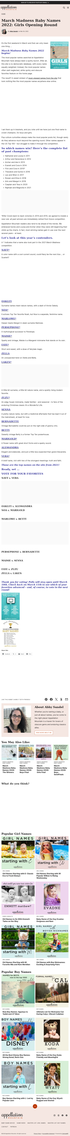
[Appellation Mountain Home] (9, 7)
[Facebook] (63, 1115)
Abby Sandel (14, 31)
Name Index (21, 1123)
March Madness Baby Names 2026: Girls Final (43, 769)
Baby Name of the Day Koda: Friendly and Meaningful (49, 1056)
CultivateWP (65, 1133)
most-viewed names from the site (42, 78)
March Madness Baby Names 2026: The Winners (9, 769)
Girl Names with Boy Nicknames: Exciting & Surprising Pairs (50, 963)
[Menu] (68, 8)
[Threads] (59, 1115)
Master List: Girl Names (37, 1123)
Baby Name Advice (8, 1123)
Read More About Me (43, 732)
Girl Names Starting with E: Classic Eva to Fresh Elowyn (18, 875)
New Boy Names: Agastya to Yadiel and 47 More (15, 1013)
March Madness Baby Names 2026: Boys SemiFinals (60, 770)
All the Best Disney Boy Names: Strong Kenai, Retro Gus (16, 1056)
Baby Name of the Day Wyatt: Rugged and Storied (49, 1099)
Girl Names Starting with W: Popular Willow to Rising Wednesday (48, 876)
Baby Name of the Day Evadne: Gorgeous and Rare (50, 920)
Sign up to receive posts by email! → (35, 2)
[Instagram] (54, 1115)
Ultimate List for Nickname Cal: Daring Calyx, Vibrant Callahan (50, 1013)
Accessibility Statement (48, 1133)
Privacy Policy (37, 1133)
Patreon (13, 1126)
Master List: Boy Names (57, 1123)
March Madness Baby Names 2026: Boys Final (26, 769)
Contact (4, 1126)
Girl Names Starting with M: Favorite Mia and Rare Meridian (16, 963)
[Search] (64, 8)
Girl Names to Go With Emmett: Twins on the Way (16, 920)
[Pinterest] (67, 1115)
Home (3, 14)
